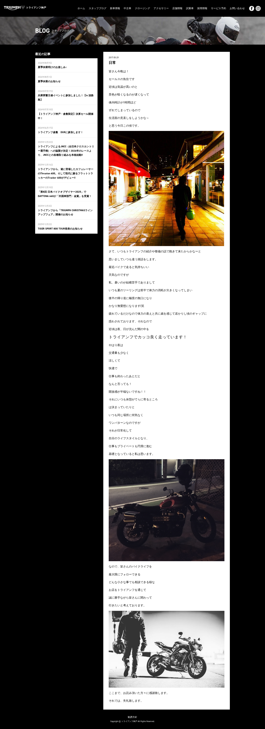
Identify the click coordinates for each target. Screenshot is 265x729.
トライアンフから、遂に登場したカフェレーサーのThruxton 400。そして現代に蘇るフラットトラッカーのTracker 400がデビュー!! (65, 173)
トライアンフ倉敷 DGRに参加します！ (60, 132)
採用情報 (202, 8)
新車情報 (115, 8)
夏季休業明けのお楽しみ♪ (52, 67)
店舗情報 (177, 8)
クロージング (142, 8)
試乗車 (190, 8)
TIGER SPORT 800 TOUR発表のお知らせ (60, 228)
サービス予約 (218, 8)
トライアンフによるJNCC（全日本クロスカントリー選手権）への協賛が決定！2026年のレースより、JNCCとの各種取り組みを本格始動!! (66, 151)
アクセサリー (161, 8)
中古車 (127, 8)
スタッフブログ (97, 8)
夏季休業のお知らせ (49, 81)
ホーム (81, 8)
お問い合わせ (237, 8)
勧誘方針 (132, 717)
